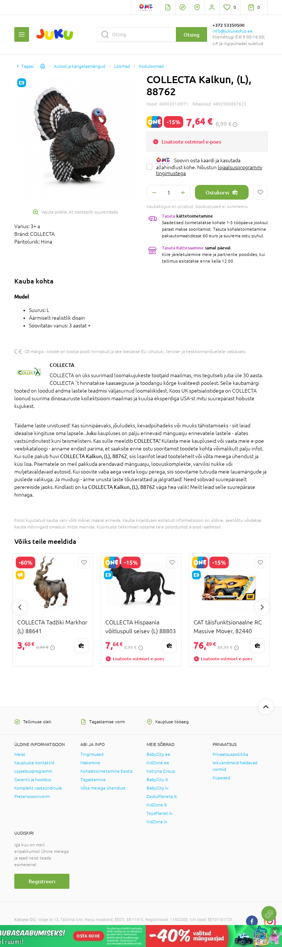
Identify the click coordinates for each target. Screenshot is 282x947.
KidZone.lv (157, 821)
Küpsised (221, 777)
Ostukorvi (217, 192)
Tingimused (92, 754)
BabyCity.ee (158, 754)
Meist (19, 754)
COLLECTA (62, 365)
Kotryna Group (161, 771)
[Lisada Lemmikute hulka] (260, 192)
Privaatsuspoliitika (230, 754)
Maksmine (90, 762)
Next (262, 607)
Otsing (191, 34)
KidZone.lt (157, 804)
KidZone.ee (158, 762)
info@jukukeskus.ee (233, 31)
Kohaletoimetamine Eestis (106, 771)
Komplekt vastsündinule (38, 788)
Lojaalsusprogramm (33, 771)
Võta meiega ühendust (103, 788)
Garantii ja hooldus (32, 779)
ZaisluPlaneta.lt (162, 796)
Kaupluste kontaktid (34, 762)
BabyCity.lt (157, 779)
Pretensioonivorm (32, 796)
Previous (19, 607)
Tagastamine (93, 779)
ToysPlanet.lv (160, 813)
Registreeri (42, 881)
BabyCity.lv (158, 788)
